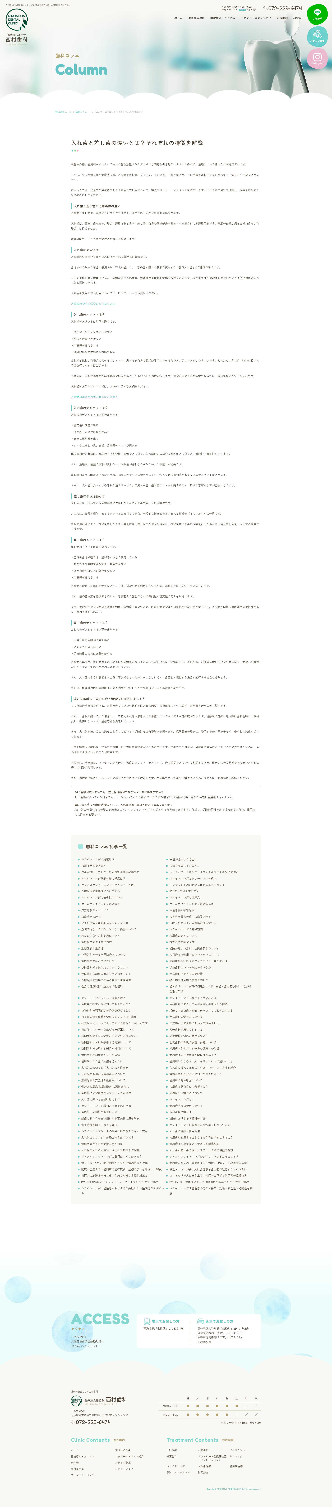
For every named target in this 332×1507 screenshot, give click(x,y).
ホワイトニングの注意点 (184, 897)
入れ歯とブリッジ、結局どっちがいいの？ (107, 1137)
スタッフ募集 (123, 1462)
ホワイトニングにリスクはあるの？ (103, 998)
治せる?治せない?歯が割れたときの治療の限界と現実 (114, 1163)
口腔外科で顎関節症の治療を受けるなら (106, 1010)
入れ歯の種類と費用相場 (184, 1131)
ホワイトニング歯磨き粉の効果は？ (103, 878)
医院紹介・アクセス (222, 18)
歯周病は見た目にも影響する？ (188, 1086)
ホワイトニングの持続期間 (97, 859)
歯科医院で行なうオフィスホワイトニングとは (198, 961)
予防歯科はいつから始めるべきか (190, 967)
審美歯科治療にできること (186, 1029)
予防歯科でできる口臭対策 (186, 974)
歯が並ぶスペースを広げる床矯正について (107, 1029)
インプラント (237, 1450)
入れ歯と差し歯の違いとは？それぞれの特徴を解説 (201, 1150)
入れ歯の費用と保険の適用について (93, 304)
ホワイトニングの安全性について (102, 897)
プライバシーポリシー (84, 1475)
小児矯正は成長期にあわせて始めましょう (195, 1023)
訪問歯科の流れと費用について (188, 1036)
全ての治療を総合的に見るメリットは (104, 923)
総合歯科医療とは (180, 1112)
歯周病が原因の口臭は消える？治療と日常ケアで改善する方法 (208, 1163)
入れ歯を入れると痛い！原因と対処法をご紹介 (110, 1150)
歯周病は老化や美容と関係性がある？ (192, 1055)
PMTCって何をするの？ (184, 891)
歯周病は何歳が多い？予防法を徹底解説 (194, 1144)
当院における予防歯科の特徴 (187, 1118)
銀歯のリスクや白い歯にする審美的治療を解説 (110, 1118)
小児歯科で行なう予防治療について (103, 954)
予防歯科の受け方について (186, 1017)
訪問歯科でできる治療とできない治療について (110, 1036)
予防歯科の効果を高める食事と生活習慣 (106, 980)
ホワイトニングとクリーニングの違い (192, 878)
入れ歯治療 (204, 1466)
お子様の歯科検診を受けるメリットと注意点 (109, 1017)
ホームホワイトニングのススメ (100, 904)
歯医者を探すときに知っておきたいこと (106, 1004)
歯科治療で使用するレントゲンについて (194, 954)
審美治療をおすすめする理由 (99, 1125)
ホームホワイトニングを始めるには (191, 904)
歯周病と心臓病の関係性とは (99, 1112)
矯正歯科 (172, 1456)
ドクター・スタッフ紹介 (256, 18)
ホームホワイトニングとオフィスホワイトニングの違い (204, 872)
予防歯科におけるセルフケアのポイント (106, 974)
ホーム (178, 18)
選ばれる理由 (196, 18)
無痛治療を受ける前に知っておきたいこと (195, 1074)
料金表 (297, 18)
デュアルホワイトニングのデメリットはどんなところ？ (204, 1156)
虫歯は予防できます (93, 866)
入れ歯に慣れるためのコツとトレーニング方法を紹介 (202, 1067)
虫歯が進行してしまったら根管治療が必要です (110, 872)
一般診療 (172, 1450)
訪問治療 (203, 1472)
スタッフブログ (124, 1469)
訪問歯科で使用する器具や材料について (106, 1048)
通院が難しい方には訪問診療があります (194, 948)
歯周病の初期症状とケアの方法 (100, 1055)
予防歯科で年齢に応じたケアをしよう (104, 967)
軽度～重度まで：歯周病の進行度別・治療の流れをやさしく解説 (121, 1169)
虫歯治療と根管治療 (181, 910)
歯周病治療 (236, 1466)
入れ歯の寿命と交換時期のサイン (102, 1099)
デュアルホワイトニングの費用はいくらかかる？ (111, 1156)
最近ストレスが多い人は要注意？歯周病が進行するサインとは (208, 1169)
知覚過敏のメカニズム (95, 910)
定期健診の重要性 (92, 948)
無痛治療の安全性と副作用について (103, 1080)
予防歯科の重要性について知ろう (102, 891)
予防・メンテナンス (178, 1472)
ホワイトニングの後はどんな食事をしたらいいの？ (201, 1125)
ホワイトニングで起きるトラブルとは (192, 998)
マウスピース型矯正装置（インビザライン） (212, 1458)
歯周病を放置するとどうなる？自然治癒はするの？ (201, 1137)
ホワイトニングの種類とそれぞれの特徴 (106, 1106)
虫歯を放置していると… (184, 866)
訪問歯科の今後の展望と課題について (192, 1042)
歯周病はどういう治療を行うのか (102, 1144)
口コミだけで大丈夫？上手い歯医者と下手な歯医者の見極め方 (208, 1175)
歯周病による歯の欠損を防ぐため (102, 1061)
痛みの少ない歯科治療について (100, 935)
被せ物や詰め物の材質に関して (188, 980)
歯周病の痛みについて (183, 935)
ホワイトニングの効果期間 (186, 929)
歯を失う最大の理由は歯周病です (190, 916)
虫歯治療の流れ (91, 916)
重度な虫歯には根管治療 (96, 942)
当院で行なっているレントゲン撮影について (109, 929)
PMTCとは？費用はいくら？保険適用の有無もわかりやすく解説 (209, 1182)
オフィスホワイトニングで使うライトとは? (108, 885)
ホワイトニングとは (181, 1099)
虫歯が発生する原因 (181, 859)
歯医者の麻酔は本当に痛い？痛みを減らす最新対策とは (115, 1175)
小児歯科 (203, 1450)
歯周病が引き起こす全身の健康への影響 (194, 1048)
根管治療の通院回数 (181, 942)
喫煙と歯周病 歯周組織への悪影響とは (105, 1086)
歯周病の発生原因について (186, 1080)
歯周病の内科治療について (97, 961)
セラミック (236, 1456)
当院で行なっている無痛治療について (192, 923)
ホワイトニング (176, 1466)
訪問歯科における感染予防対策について (106, 1042)
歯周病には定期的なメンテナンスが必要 (106, 1093)
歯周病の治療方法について (186, 1093)
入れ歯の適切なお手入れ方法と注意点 (94, 397)
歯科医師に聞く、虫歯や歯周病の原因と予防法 (198, 1004)
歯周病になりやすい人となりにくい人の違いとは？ (201, 1061)
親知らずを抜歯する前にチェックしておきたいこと (201, 1010)
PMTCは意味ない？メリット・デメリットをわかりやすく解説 (119, 1182)
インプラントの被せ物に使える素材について (197, 885)
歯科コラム (77, 1469)
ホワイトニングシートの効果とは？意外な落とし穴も (114, 1131)
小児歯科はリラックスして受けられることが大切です (114, 1023)
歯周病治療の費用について (186, 1106)
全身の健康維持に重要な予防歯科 (102, 986)
